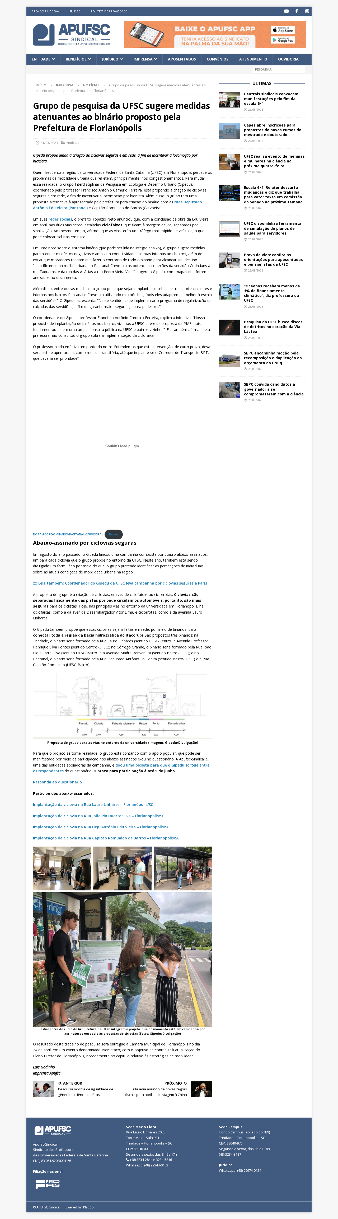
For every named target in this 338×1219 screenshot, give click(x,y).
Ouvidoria (288, 59)
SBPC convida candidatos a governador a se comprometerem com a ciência (274, 389)
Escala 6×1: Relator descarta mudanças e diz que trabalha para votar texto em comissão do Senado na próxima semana (273, 194)
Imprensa (143, 59)
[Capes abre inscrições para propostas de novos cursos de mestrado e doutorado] (229, 131)
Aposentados (182, 59)
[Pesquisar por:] (278, 69)
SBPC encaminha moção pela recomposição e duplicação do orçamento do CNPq (273, 358)
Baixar (113, 534)
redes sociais (60, 219)
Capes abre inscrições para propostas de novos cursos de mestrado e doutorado (272, 130)
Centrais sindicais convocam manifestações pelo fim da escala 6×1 (271, 98)
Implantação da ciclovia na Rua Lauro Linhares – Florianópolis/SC (93, 804)
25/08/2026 (255, 208)
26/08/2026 (255, 109)
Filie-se (74, 11)
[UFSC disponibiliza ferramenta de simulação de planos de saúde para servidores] (229, 229)
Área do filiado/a (45, 11)
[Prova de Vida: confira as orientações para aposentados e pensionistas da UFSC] (229, 260)
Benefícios (76, 59)
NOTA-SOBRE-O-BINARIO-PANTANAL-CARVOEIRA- (67, 534)
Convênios (217, 59)
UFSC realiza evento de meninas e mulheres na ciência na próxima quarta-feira (274, 161)
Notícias (73, 142)
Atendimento (253, 59)
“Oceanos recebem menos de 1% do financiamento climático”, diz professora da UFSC (272, 293)
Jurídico (110, 59)
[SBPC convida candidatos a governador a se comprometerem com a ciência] (229, 390)
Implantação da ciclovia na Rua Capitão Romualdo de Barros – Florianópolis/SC (106, 837)
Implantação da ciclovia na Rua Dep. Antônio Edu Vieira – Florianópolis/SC (101, 826)
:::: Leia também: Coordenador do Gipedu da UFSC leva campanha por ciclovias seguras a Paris (120, 583)
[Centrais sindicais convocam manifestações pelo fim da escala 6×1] (229, 100)
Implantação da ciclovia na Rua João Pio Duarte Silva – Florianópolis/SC (99, 815)
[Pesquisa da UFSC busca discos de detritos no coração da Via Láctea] (229, 327)
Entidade (41, 59)
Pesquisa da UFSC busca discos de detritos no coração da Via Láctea (273, 326)
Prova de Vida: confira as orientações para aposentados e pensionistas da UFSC (273, 259)
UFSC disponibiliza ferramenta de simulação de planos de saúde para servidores (272, 228)
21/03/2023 (49, 142)
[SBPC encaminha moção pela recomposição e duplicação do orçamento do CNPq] (229, 359)
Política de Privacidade (109, 11)
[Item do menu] (286, 11)
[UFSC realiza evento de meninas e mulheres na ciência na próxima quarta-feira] (229, 162)
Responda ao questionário (57, 781)
